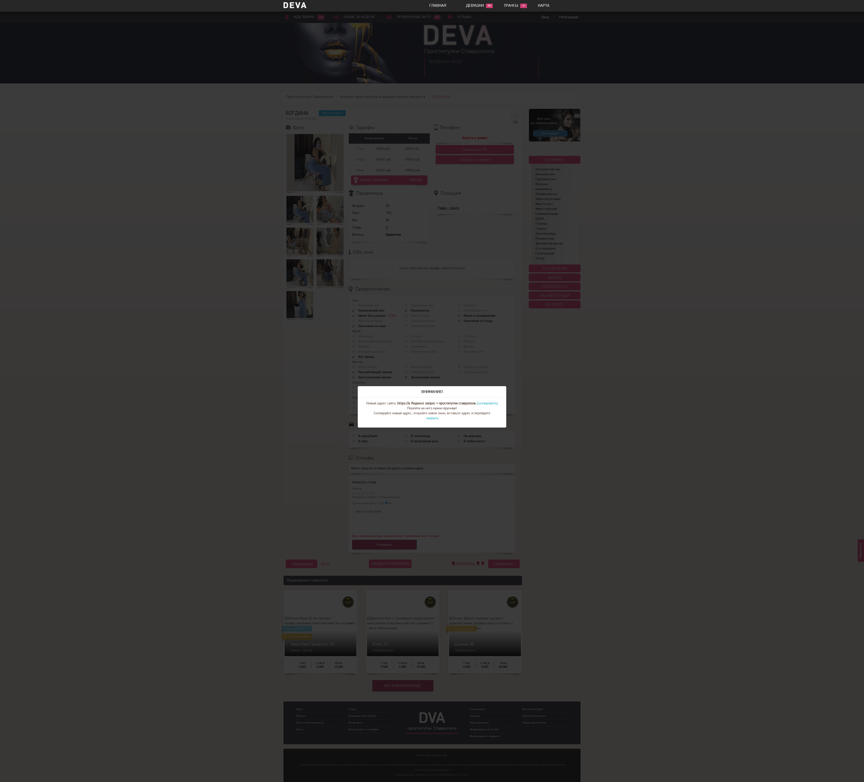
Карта (543, 6)
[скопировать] (487, 403)
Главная (437, 6)
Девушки (475, 6)
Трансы (511, 6)
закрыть (432, 418)
